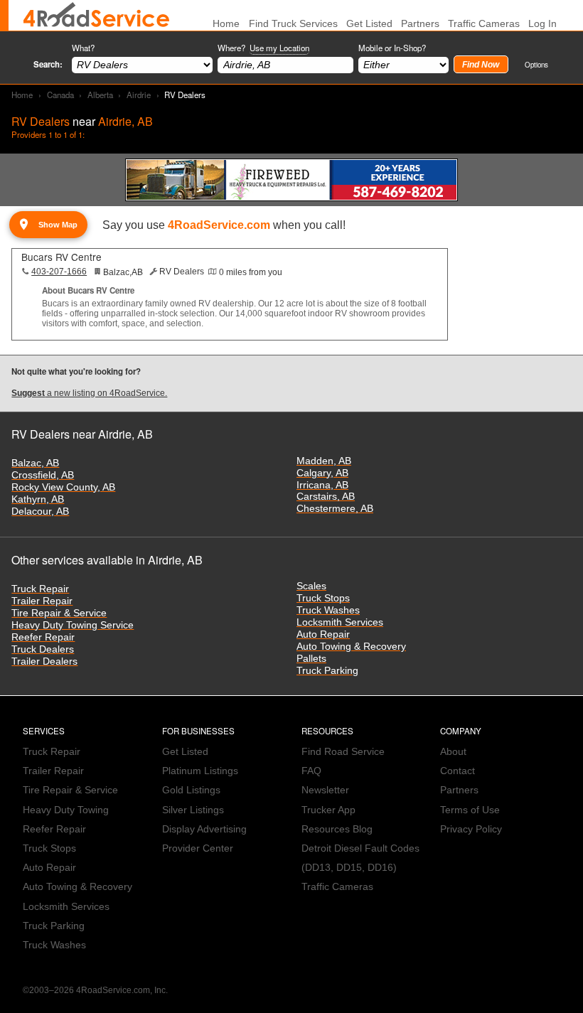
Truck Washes (328, 610)
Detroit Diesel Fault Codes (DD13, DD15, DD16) (360, 858)
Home (22, 94)
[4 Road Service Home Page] (96, 15)
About (453, 751)
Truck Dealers (42, 649)
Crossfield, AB (42, 475)
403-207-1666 (59, 271)
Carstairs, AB (325, 496)
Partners (420, 23)
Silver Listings (193, 810)
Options (536, 64)
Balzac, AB (35, 463)
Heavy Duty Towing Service (72, 625)
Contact (457, 771)
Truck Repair (40, 589)
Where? (263, 47)
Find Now (480, 64)
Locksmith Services (339, 622)
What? (83, 47)
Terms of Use (470, 810)
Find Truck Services (293, 23)
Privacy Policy (471, 829)
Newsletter (325, 790)
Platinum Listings (200, 771)
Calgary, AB (322, 473)
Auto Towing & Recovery (351, 646)
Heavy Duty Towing (66, 810)
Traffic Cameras (484, 23)
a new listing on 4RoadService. (89, 393)
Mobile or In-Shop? (392, 47)
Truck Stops (323, 598)
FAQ (311, 771)
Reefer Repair (43, 637)
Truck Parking (327, 670)
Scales (311, 586)
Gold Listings (191, 790)
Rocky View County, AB (63, 487)
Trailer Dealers (44, 661)
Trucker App (328, 810)
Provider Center (197, 848)
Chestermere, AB (334, 508)
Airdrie (139, 94)
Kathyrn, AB (37, 499)
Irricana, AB (322, 485)
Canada (60, 94)
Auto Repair (323, 634)
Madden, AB (323, 461)
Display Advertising (204, 829)
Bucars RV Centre (61, 257)
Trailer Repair (42, 601)
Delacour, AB (40, 511)
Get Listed (369, 23)
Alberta (100, 94)
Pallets (311, 658)
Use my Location (279, 47)
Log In (542, 23)
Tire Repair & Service (59, 613)
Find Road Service (343, 751)
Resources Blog (337, 829)
